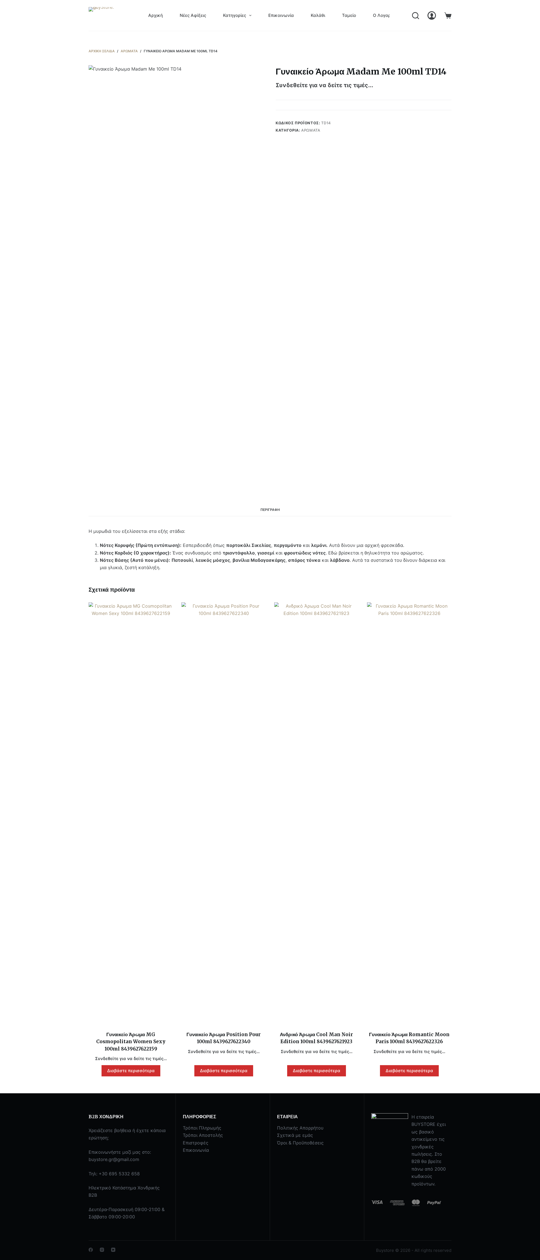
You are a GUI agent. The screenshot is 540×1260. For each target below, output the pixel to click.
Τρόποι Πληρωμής (202, 1128)
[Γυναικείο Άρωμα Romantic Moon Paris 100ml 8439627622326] (409, 813)
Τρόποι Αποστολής (203, 1135)
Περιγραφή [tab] (270, 510)
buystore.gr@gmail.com (114, 1159)
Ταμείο (349, 15)
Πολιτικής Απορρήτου (300, 1128)
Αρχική (155, 15)
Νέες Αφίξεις (193, 15)
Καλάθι (318, 15)
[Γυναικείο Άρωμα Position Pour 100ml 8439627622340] (223, 813)
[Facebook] (91, 1250)
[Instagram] (102, 1250)
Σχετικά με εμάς (295, 1135)
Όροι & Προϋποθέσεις (300, 1143)
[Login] (432, 15)
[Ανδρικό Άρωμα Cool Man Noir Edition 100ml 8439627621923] (316, 813)
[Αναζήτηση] (415, 15)
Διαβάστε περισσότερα (131, 1070)
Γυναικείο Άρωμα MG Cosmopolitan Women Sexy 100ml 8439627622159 (130, 1041)
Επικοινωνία (281, 15)
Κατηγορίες (234, 15)
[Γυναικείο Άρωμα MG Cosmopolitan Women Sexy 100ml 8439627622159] (131, 813)
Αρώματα (310, 130)
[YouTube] (113, 1250)
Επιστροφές (195, 1143)
